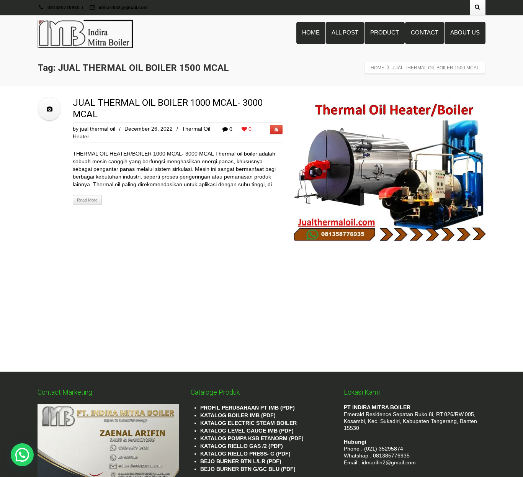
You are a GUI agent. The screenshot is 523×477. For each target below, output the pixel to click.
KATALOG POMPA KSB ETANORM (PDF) (252, 438)
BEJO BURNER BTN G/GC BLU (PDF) (248, 469)
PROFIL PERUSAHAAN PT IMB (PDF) (247, 408)
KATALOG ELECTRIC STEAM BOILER (248, 423)
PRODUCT (384, 32)
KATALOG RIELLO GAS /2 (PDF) (241, 446)
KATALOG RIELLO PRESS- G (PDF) (245, 454)
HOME (311, 32)
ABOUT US (465, 32)
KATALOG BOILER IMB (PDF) (238, 415)
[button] (22, 454)
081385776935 (63, 7)
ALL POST (345, 32)
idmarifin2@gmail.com (123, 7)
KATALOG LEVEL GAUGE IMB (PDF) (247, 431)
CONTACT (424, 32)
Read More (87, 200)
